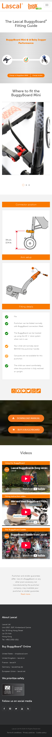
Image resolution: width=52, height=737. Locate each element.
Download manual (28, 418)
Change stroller (37, 75)
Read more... (26, 594)
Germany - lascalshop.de (12, 667)
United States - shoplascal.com (15, 654)
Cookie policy (41, 733)
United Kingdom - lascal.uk (13, 658)
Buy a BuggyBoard (28, 429)
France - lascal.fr (9, 662)
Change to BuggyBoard (18, 75)
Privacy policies (29, 733)
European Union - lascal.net (13, 671)
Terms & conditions (14, 733)
